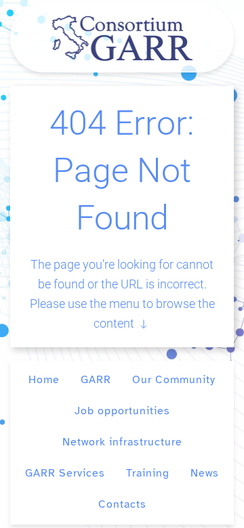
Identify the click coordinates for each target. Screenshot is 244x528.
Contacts (122, 504)
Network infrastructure (122, 442)
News (204, 473)
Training (147, 473)
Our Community (174, 380)
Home (44, 380)
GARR (96, 380)
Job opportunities (122, 411)
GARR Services (65, 473)
